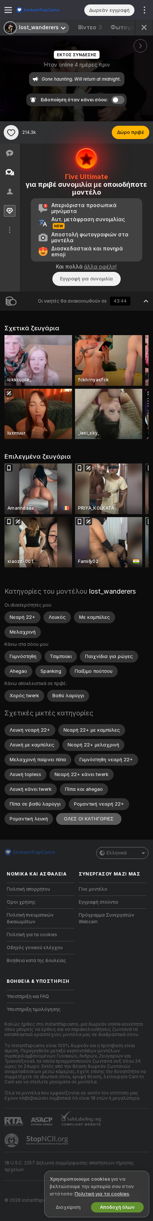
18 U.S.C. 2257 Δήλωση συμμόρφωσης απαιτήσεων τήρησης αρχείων (69, 1166)
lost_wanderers (112, 591)
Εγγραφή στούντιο (98, 902)
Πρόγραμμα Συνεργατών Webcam (106, 918)
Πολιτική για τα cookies (32, 934)
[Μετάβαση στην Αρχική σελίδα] (46, 10)
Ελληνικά (117, 853)
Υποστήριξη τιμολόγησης (34, 1009)
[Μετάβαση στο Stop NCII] (48, 1140)
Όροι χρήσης (21, 902)
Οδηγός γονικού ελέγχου (35, 947)
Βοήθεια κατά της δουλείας (36, 960)
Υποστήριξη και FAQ (28, 996)
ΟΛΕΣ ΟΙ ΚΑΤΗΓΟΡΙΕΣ (89, 819)
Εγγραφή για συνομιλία (86, 278)
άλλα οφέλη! (100, 267)
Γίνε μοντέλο (93, 889)
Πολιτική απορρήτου (28, 889)
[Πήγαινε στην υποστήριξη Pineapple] (12, 1140)
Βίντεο (90, 27)
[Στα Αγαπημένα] (11, 132)
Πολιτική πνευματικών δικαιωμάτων (30, 918)
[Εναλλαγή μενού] (8, 10)
